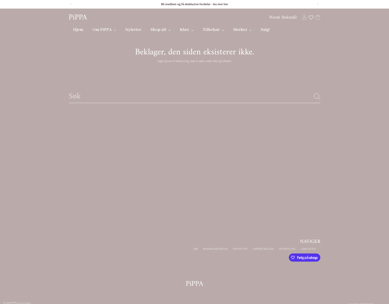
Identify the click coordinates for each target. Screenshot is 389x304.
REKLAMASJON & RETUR (215, 249)
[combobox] (194, 96)
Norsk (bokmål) (283, 17)
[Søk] (317, 96)
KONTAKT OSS (240, 249)
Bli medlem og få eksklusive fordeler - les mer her (194, 4)
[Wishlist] (311, 17)
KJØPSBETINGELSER (263, 249)
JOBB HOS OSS (308, 249)
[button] (318, 17)
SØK (196, 249)
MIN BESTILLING (287, 249)
